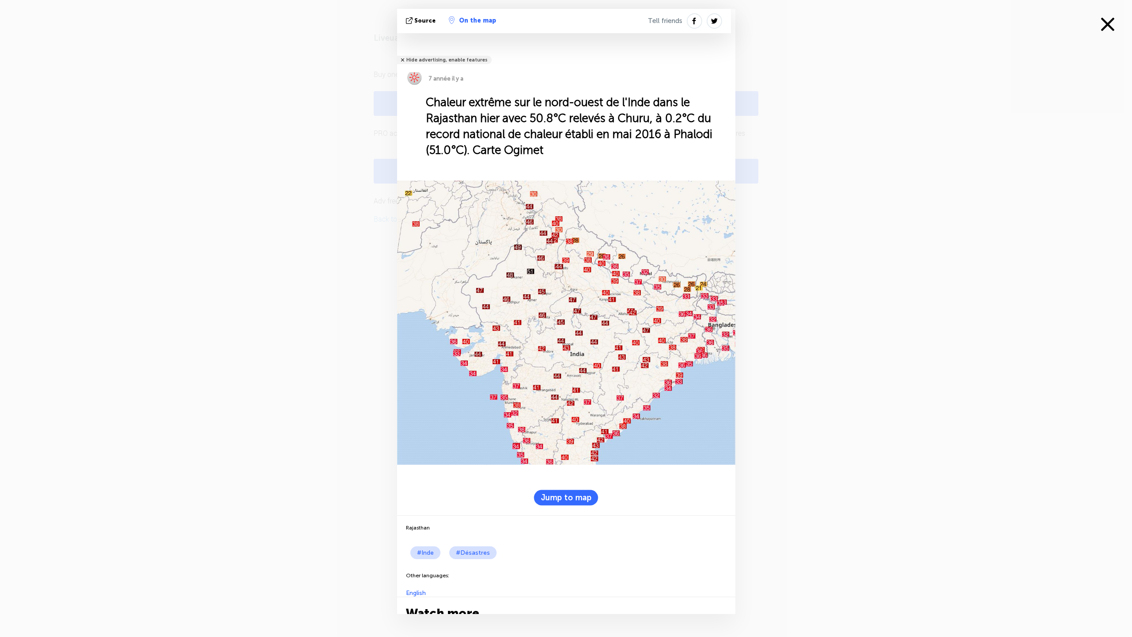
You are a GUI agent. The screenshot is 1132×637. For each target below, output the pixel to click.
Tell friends (665, 21)
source (425, 20)
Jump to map (566, 498)
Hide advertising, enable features (446, 60)
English (416, 593)
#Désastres (473, 552)
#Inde (425, 552)
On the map (477, 20)
